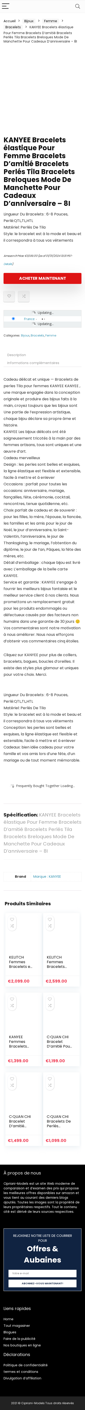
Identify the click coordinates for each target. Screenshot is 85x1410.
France (29, 318)
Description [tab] (16, 355)
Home (8, 1319)
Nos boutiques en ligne (22, 1345)
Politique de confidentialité (26, 1365)
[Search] (77, 6)
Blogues (10, 1332)
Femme (50, 21)
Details (8, 264)
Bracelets (13, 27)
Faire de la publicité (19, 1338)
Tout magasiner (17, 1325)
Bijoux (29, 21)
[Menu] (5, 6)
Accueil (10, 21)
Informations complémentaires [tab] (33, 363)
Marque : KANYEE (47, 876)
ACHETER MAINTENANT (42, 278)
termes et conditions (21, 1371)
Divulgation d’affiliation (22, 1378)
